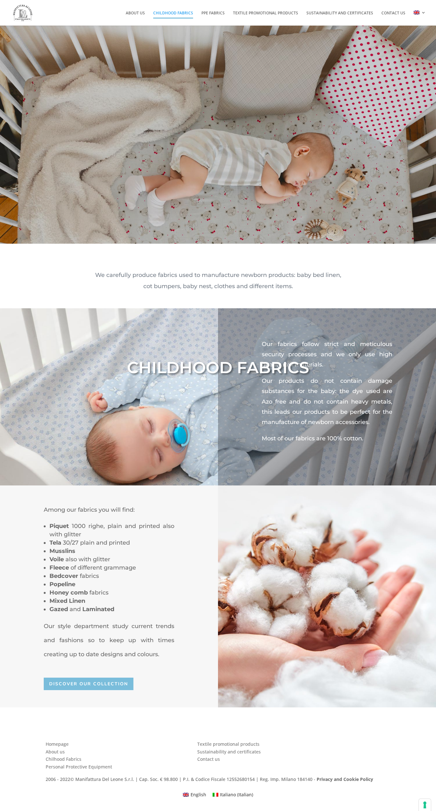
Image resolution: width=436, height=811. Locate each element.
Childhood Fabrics (173, 13)
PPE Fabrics (213, 13)
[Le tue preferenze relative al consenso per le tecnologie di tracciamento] (425, 805)
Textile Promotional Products (265, 13)
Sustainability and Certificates (339, 13)
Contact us (393, 13)
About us (135, 13)
